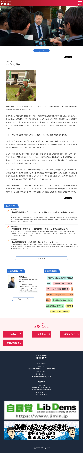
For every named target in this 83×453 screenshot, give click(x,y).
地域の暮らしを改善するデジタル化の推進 (59, 294)
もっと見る (41, 258)
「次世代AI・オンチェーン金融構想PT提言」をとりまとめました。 (40, 228)
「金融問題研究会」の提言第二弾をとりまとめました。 (35, 242)
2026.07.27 (14, 210)
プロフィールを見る (23, 299)
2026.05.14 (14, 226)
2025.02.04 (14, 240)
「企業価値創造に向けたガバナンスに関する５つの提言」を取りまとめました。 (44, 214)
